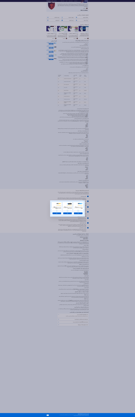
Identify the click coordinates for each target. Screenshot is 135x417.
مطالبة (78, 213)
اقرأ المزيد (72, 415)
